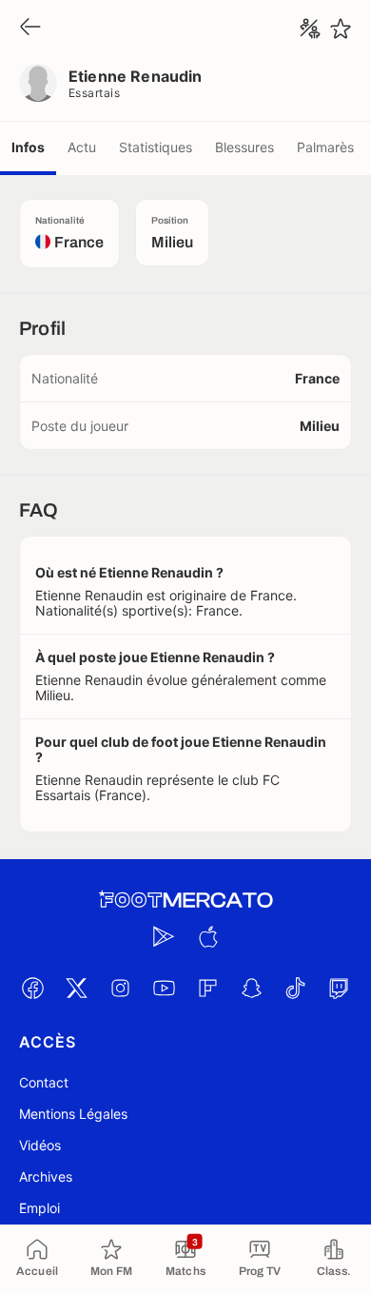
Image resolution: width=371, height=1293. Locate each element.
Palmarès (325, 147)
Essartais (94, 93)
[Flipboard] (207, 987)
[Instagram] (120, 987)
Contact (43, 1082)
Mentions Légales (73, 1114)
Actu (82, 147)
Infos (28, 147)
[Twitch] (338, 987)
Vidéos (40, 1145)
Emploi (39, 1208)
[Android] (163, 936)
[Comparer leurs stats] (310, 28)
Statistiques (155, 147)
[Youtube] (163, 987)
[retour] (30, 28)
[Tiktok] (295, 987)
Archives (45, 1176)
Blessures (244, 147)
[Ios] (207, 936)
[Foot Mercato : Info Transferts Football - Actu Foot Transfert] (185, 900)
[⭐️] (340, 28)
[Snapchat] (251, 987)
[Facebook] (32, 987)
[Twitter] (76, 987)
